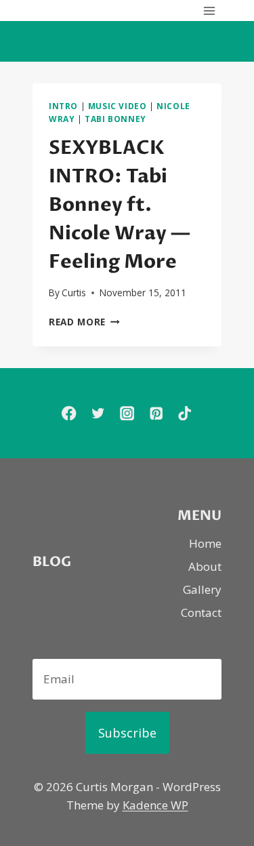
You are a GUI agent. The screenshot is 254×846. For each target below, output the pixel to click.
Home (205, 543)
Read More (84, 321)
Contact (201, 612)
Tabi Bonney (115, 118)
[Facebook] (68, 413)
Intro (63, 105)
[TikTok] (185, 413)
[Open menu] (208, 10)
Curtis (74, 292)
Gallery (202, 589)
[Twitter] (97, 413)
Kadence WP (155, 805)
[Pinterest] (156, 413)
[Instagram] (127, 413)
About (204, 566)
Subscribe (127, 733)
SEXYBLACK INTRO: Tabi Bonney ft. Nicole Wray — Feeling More (119, 205)
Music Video (117, 105)
